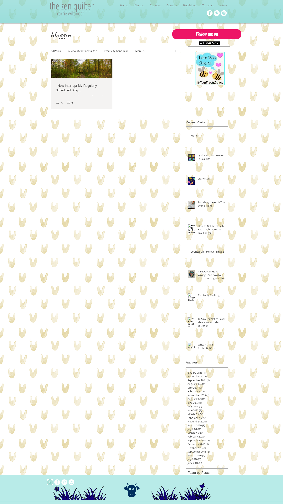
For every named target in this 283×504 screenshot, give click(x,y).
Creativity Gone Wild (116, 51)
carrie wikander (70, 13)
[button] (206, 34)
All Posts (56, 51)
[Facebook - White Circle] (210, 13)
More (138, 51)
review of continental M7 (82, 51)
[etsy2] (50, 482)
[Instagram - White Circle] (224, 13)
